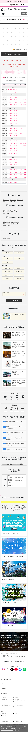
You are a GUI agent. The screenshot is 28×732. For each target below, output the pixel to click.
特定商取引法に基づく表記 (20, 701)
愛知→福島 (4, 92)
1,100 (21, 128)
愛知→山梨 (4, 120)
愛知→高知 (4, 177)
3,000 (10, 148)
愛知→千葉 (4, 99)
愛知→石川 (4, 115)
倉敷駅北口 (11, 485)
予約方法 (14, 405)
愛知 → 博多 (6, 213)
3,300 (10, 130)
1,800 (21, 133)
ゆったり (19, 268)
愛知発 (4, 238)
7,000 (16, 164)
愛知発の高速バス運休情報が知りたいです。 (14, 433)
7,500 (10, 164)
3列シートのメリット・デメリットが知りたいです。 (15, 444)
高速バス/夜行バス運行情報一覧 (14, 1)
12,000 (10, 89)
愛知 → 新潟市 (13, 210)
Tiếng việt (4, 715)
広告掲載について (6, 705)
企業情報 (4, 697)
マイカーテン (19, 271)
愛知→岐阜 (4, 128)
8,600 (10, 174)
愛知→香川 (4, 172)
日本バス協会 (5, 464)
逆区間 (25, 13)
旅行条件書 (4, 699)
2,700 (16, 99)
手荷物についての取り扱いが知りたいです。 (14, 449)
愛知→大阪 (4, 145)
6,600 (16, 174)
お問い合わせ (17, 704)
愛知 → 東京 (6, 200)
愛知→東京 (4, 102)
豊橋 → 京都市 (6, 224)
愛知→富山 (4, 113)
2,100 (21, 146)
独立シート (7, 268)
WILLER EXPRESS (18, 720)
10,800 (15, 182)
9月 (24, 19)
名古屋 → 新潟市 (15, 222)
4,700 (10, 153)
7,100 (16, 177)
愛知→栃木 (4, 97)
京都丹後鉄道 (5, 721)
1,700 (10, 123)
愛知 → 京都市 (6, 212)
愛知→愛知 (4, 133)
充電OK (19, 278)
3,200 (21, 102)
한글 (15, 711)
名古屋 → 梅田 (14, 224)
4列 (7, 262)
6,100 (25, 174)
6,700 (10, 110)
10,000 (15, 89)
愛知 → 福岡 (13, 201)
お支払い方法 (14, 393)
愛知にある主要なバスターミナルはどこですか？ (14, 422)
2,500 (16, 104)
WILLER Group (5, 720)
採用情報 (16, 697)
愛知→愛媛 (4, 174)
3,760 (21, 99)
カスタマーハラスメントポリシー (20, 706)
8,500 (10, 97)
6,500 (10, 169)
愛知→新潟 (4, 110)
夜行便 (19, 252)
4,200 (10, 115)
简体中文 (16, 713)
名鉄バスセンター (12, 476)
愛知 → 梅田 (14, 212)
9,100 (10, 177)
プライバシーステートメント (7, 701)
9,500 (10, 92)
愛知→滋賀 (4, 140)
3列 (19, 258)
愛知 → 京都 (20, 200)
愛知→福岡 (4, 182)
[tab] (9, 72)
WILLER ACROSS (18, 721)
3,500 (16, 113)
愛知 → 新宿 (6, 210)
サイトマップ (5, 704)
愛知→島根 (4, 162)
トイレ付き (19, 275)
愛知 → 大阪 (6, 201)
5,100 (25, 169)
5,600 (21, 174)
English (3, 711)
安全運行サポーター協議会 (16, 464)
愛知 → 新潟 (13, 200)
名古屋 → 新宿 (6, 222)
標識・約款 (17, 699)
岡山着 (8, 238)
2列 (7, 258)
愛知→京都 (4, 143)
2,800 (10, 118)
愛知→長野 (4, 123)
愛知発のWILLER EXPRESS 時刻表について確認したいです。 (15, 427)
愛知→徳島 (4, 169)
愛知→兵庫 (4, 148)
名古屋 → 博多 (6, 225)
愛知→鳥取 (4, 159)
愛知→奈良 (4, 150)
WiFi (7, 278)
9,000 (10, 159)
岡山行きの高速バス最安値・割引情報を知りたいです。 (14, 438)
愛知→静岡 (4, 130)
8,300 (16, 159)
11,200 (10, 182)
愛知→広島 (4, 164)
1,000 (10, 128)
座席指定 (7, 271)
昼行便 (7, 252)
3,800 (10, 113)
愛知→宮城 (4, 89)
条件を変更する (14, 54)
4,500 (10, 120)
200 (11, 133)
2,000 (10, 102)
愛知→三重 (4, 135)
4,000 (10, 99)
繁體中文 (4, 713)
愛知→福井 (4, 118)
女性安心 (7, 275)
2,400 (21, 143)
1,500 (10, 135)
